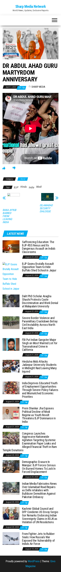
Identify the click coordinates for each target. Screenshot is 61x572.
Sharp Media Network (30, 6)
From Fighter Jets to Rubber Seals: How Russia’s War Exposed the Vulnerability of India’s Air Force (38, 538)
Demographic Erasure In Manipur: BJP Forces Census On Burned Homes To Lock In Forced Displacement (39, 467)
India (31, 187)
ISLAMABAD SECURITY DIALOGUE (46, 208)
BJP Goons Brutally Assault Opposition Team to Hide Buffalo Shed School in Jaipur (39, 267)
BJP (16, 187)
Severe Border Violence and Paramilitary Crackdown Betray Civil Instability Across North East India (40, 323)
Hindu (23, 186)
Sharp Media (38, 86)
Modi (39, 186)
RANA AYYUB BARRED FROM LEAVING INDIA (9, 216)
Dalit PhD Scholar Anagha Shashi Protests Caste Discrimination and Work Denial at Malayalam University (40, 301)
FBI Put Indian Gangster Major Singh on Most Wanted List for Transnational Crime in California (39, 344)
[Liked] (4, 168)
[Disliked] (14, 168)
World (22, 179)
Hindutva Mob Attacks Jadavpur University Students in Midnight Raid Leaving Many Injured (39, 366)
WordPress (34, 561)
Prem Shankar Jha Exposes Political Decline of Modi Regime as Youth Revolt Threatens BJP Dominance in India (39, 414)
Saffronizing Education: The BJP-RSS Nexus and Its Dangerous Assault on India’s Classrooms (38, 247)
